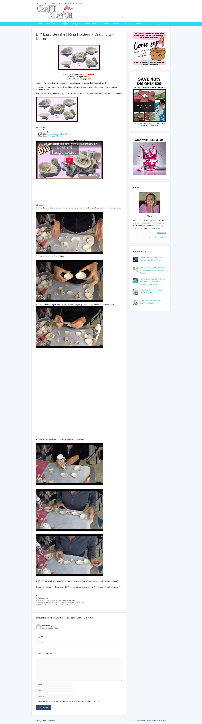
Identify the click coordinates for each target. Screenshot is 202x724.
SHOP (126, 24)
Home (40, 24)
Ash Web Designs (160, 721)
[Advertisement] (74, 195)
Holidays (75, 24)
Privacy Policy (41, 721)
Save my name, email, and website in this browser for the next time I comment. (69, 701)
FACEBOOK (77, 78)
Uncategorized (43, 598)
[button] (163, 24)
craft (43, 600)
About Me (116, 24)
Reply (41, 642)
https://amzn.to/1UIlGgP (58, 134)
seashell (72, 600)
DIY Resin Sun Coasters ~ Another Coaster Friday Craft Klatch (59, 605)
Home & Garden (90, 24)
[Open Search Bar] (158, 24)
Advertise (105, 24)
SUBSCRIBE (68, 74)
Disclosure (51, 721)
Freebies (138, 24)
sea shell (65, 600)
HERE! (91, 78)
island (48, 600)
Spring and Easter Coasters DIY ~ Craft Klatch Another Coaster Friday (61, 602)
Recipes (65, 24)
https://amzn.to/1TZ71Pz (52, 136)
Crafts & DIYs (51, 24)
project (53, 600)
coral (40, 600)
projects (59, 600)
